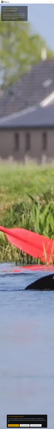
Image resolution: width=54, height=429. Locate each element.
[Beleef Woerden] (5, 1)
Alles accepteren (12, 425)
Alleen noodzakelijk (24, 425)
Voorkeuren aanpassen (35, 425)
